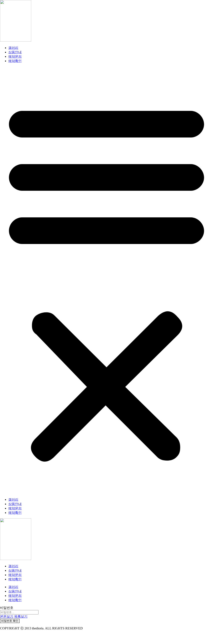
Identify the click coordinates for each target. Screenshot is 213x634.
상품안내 (15, 52)
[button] (106, 280)
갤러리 (13, 48)
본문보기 (6, 616)
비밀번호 (6, 607)
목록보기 (20, 616)
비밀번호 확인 (9, 620)
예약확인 (15, 61)
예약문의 (15, 56)
